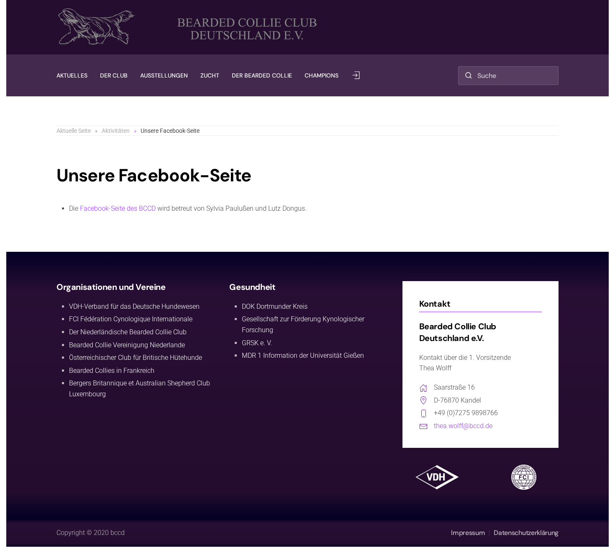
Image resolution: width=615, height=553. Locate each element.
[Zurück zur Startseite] (190, 27)
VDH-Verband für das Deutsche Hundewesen (134, 306)
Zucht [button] (209, 75)
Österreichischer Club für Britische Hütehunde (135, 358)
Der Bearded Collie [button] (262, 75)
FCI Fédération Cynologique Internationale (130, 319)
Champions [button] (321, 75)
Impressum (468, 532)
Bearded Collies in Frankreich (111, 371)
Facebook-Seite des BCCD (118, 208)
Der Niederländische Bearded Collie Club (128, 332)
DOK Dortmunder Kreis (275, 306)
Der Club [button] (114, 75)
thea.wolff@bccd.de (463, 426)
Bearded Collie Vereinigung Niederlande (127, 345)
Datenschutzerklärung (526, 532)
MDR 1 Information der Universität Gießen (303, 355)
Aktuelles (71, 75)
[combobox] (508, 75)
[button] (356, 75)
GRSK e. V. (257, 343)
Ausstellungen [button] (164, 75)
